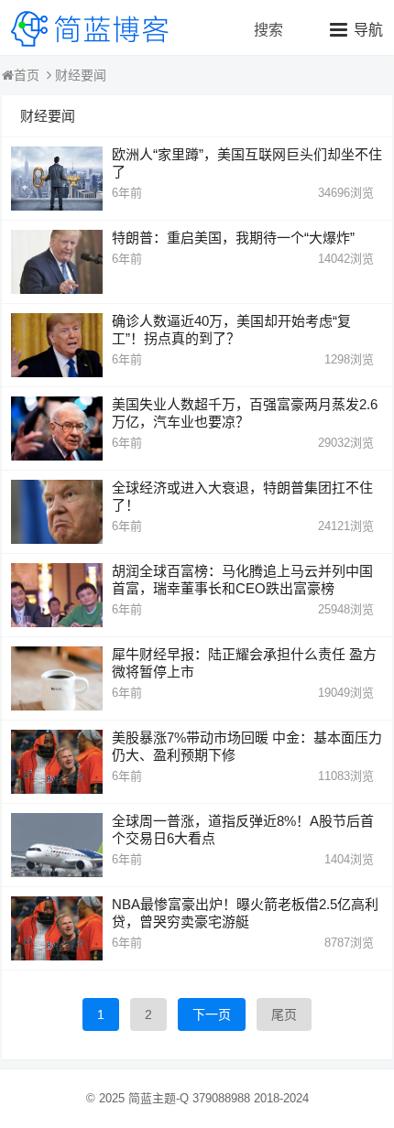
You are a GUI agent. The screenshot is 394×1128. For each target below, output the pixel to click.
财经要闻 (80, 75)
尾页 (284, 1014)
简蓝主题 (152, 1098)
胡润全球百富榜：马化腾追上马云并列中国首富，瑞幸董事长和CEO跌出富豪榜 (242, 579)
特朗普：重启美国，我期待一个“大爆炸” (233, 237)
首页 (26, 75)
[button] (356, 29)
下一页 (211, 1014)
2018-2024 (281, 1098)
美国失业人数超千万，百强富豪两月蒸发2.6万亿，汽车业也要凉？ (245, 412)
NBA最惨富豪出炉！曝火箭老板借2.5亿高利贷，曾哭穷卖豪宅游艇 (245, 912)
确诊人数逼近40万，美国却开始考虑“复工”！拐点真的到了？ (231, 329)
